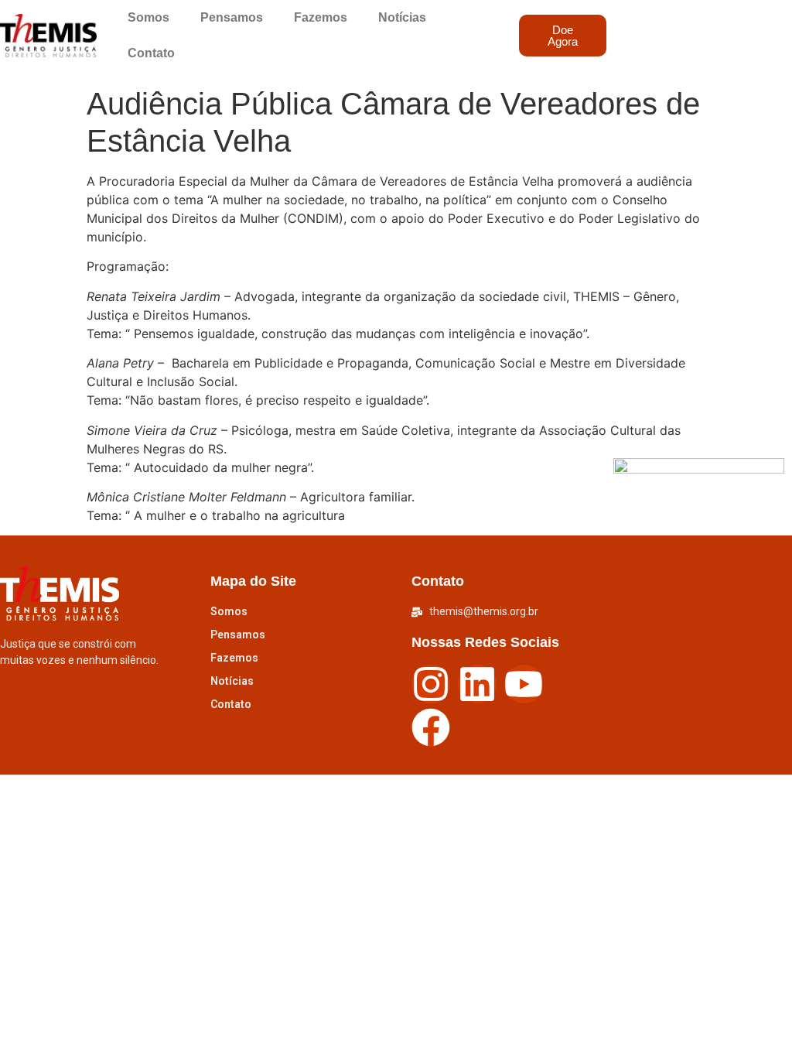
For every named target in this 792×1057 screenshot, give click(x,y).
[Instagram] (430, 684)
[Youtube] (523, 684)
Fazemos (320, 17)
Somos (148, 17)
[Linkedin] (477, 684)
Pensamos (231, 17)
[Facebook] (430, 727)
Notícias (402, 17)
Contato (151, 53)
